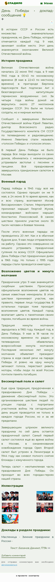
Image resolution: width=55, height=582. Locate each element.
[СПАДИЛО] (13, 3)
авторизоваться (9, 565)
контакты (34, 576)
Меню (48, 3)
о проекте (21, 576)
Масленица (9, 537)
